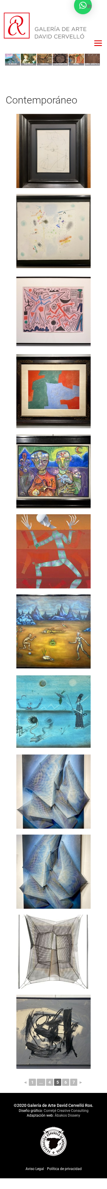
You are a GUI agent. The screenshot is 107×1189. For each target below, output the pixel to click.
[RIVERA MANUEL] (53, 872)
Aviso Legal (35, 1169)
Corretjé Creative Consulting (66, 1111)
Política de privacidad (64, 1169)
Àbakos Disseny (67, 1115)
